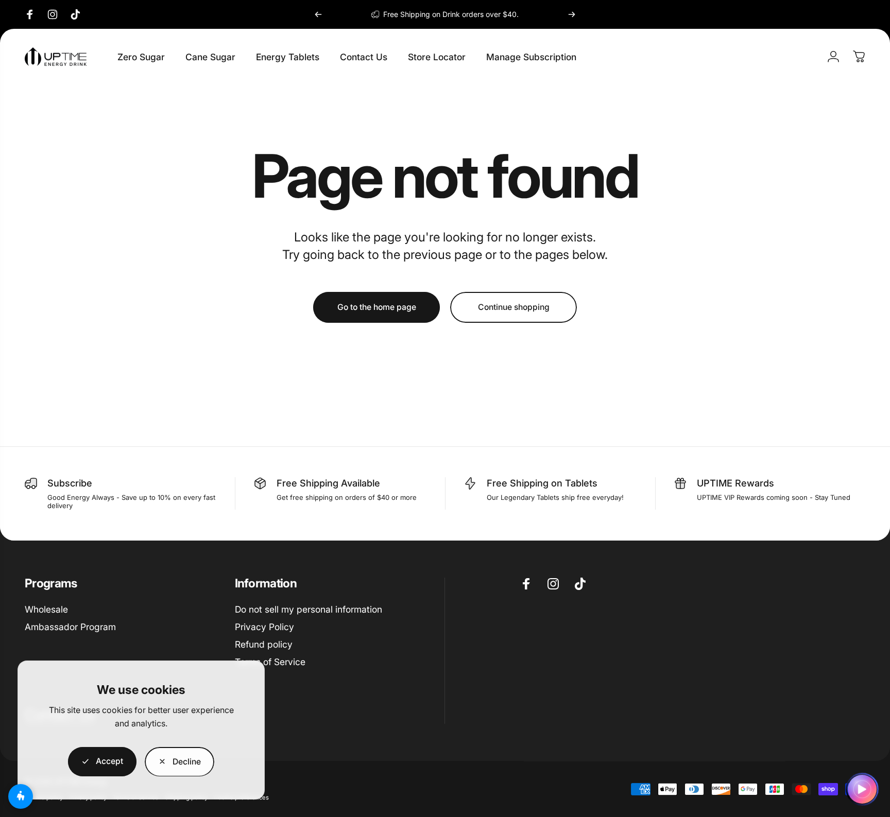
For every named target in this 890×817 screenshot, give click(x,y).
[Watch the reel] (862, 789)
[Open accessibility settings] (20, 796)
